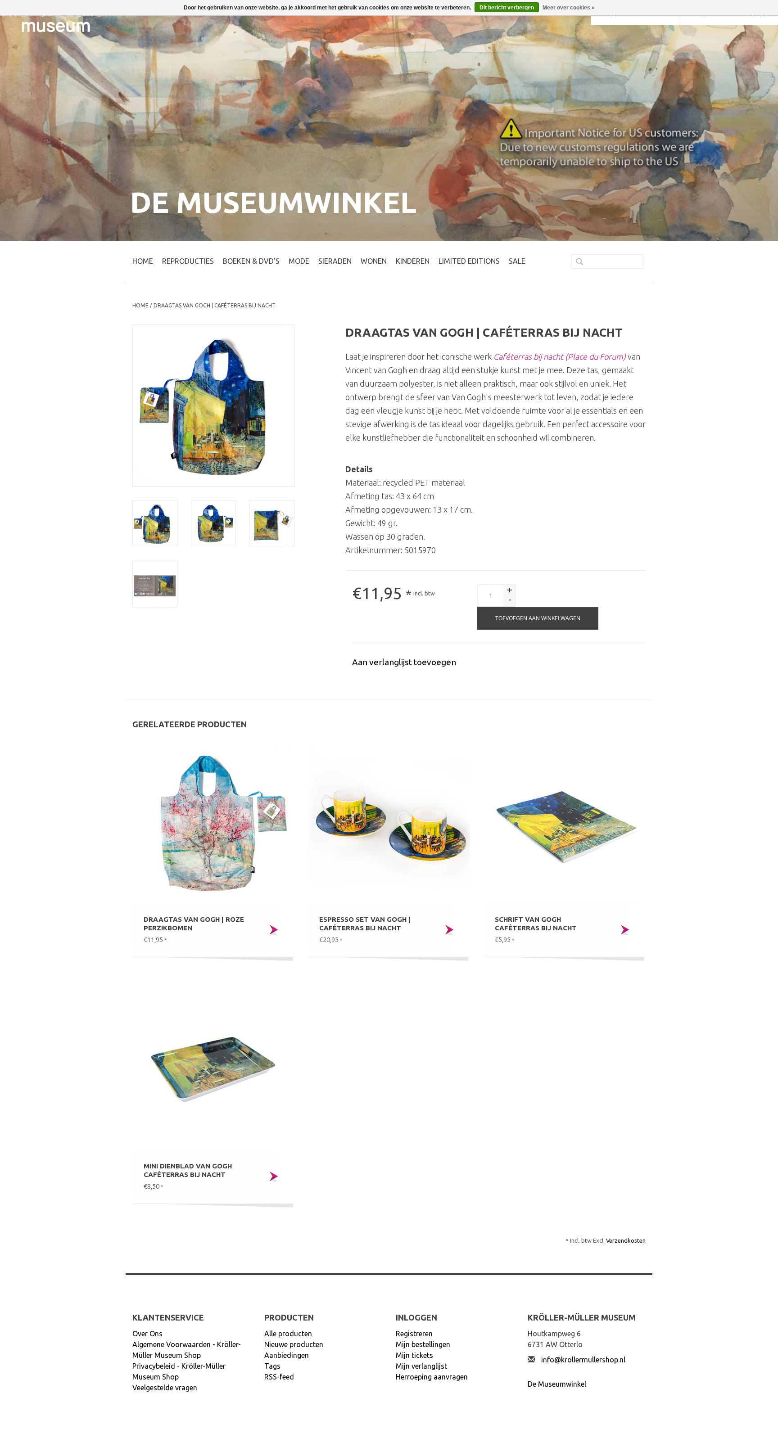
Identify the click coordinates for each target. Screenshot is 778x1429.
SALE (517, 261)
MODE (299, 261)
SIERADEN (335, 261)
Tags (272, 1366)
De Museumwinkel (557, 1384)
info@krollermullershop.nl (583, 1360)
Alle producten (288, 1334)
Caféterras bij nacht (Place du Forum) (559, 356)
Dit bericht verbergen (506, 8)
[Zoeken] (575, 262)
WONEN (374, 261)
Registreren (414, 1334)
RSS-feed (279, 1377)
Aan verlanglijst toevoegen (404, 662)
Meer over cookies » (569, 8)
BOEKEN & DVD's (251, 261)
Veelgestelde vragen (164, 1388)
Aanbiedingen (286, 1355)
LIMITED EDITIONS (469, 261)
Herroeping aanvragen (432, 1377)
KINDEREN (413, 261)
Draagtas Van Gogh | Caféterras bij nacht (215, 305)
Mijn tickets (414, 1355)
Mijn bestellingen (423, 1344)
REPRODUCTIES (188, 261)
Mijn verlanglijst (421, 1366)
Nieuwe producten (293, 1344)
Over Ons (147, 1334)
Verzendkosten (626, 1240)
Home (142, 261)
